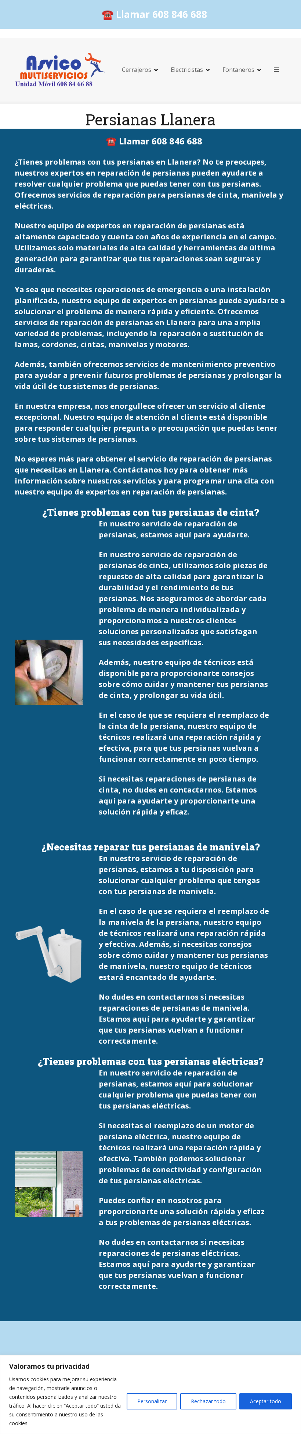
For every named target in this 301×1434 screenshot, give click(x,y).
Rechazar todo (208, 1401)
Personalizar (152, 1401)
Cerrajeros (136, 70)
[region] (150, 1394)
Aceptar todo (265, 1401)
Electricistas (187, 70)
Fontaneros (238, 70)
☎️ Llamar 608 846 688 (154, 14)
